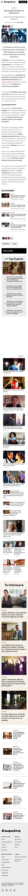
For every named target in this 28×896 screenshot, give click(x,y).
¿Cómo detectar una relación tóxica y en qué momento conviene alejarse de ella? (14, 615)
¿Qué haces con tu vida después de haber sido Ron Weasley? (15, 295)
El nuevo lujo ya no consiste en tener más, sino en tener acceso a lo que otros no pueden (13, 717)
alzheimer (6, 244)
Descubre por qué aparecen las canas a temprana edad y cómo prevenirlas (18, 226)
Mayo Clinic (14, 127)
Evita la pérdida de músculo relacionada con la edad (18, 196)
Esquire (21, 199)
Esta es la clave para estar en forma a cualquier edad (17, 205)
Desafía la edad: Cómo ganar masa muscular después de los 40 (18, 216)
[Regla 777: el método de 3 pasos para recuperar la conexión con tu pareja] (7, 785)
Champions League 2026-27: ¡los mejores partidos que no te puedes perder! (14, 287)
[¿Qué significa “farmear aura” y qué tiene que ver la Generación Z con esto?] (7, 767)
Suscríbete (23, 2)
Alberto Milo (20, 22)
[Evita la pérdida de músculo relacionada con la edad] (5, 195)
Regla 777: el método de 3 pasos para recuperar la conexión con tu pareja (19, 785)
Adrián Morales (22, 218)
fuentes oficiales (7, 82)
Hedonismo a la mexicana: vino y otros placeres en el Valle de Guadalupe (15, 312)
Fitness (12, 194)
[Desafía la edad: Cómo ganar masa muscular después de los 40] (5, 214)
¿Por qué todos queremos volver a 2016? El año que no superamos (18, 816)
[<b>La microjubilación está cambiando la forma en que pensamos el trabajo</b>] (7, 735)
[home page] (10, 2)
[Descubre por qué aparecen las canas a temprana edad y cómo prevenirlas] (5, 225)
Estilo (11, 223)
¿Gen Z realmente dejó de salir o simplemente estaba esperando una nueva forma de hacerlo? (14, 682)
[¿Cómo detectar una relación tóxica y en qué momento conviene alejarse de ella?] (14, 598)
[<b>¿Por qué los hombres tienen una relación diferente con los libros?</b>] (7, 751)
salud (14, 244)
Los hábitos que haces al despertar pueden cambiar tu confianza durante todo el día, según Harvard (14, 648)
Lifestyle (14, 8)
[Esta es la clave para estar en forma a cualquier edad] (5, 205)
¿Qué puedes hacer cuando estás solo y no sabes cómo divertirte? (17, 801)
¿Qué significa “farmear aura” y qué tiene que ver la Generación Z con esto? (18, 767)
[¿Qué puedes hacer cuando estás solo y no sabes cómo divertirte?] (7, 801)
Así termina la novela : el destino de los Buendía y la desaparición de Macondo (15, 279)
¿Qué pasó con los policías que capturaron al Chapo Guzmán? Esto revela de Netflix (15, 304)
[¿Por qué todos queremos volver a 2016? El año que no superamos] (7, 816)
